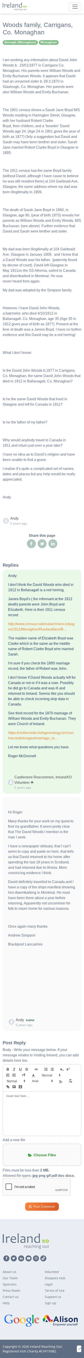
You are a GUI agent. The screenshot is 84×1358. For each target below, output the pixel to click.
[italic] (14, 1069)
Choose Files (45, 1155)
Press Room (11, 1290)
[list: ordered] (46, 1069)
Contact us (11, 1297)
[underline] (20, 1069)
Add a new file (14, 1140)
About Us (9, 1272)
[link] (8, 1086)
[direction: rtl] (24, 1075)
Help (6, 1303)
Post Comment (44, 1206)
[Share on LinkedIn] (52, 543)
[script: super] (68, 1069)
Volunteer (52, 1272)
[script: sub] (62, 1069)
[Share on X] (42, 543)
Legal (49, 1284)
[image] (14, 1086)
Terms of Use (55, 1290)
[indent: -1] (8, 1075)
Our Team (10, 1278)
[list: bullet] (52, 1069)
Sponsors (10, 1284)
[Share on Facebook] (31, 543)
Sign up (50, 1303)
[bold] (8, 1069)
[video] (20, 1086)
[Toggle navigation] (75, 6)
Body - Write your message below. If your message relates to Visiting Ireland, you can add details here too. (41, 1055)
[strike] (27, 1069)
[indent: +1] (14, 1075)
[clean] (70, 1081)
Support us (53, 1297)
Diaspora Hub (55, 1278)
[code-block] (36, 1069)
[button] (33, 1075)
